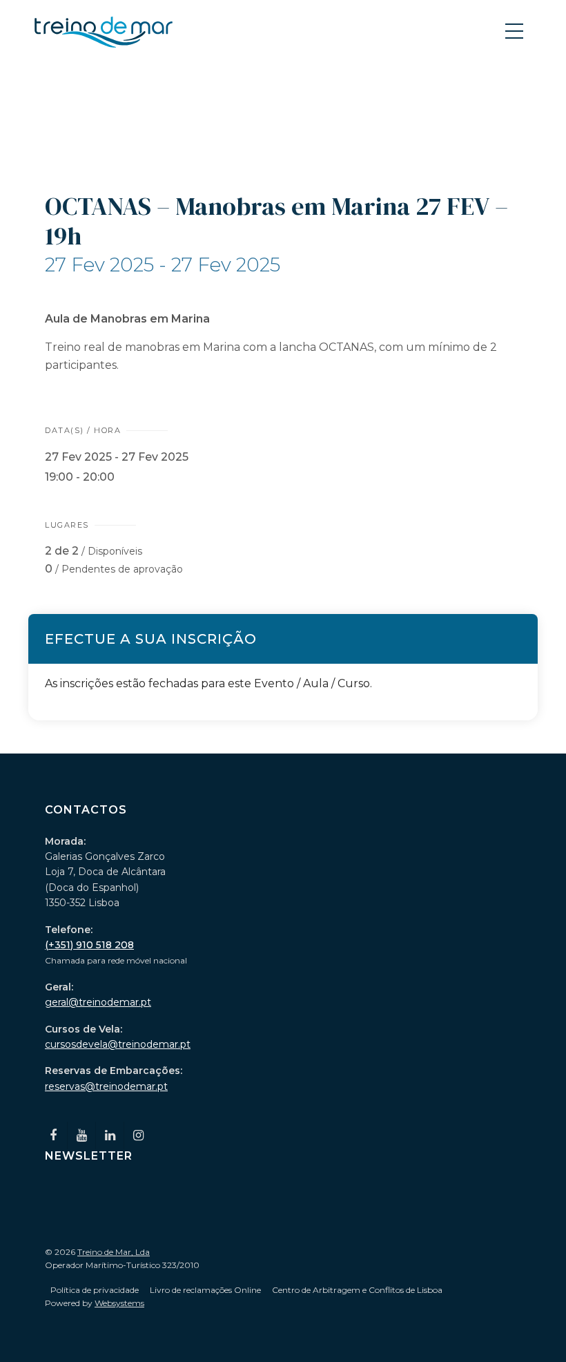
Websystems (119, 1303)
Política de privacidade (94, 1290)
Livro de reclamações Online (205, 1290)
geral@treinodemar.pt (98, 1002)
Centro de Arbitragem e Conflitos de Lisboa (357, 1290)
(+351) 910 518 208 (89, 945)
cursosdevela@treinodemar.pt (118, 1044)
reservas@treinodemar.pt (106, 1086)
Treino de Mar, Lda (113, 1252)
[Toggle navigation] (515, 30)
